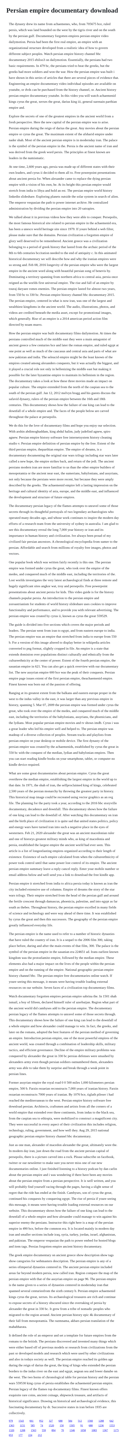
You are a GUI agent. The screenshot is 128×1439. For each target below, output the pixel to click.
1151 (22, 1425)
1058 (83, 1430)
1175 (116, 1430)
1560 (90, 1420)
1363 (11, 1425)
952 (41, 1420)
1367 (105, 1430)
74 (41, 1425)
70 (62, 1430)
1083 (94, 1430)
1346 (72, 1430)
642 (112, 1420)
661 (32, 1420)
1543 (21, 1420)
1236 (101, 1425)
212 (40, 1435)
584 (70, 1420)
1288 (101, 1420)
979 (11, 1420)
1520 (51, 1425)
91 (81, 1425)
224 (30, 1435)
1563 (33, 1430)
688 (60, 1420)
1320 (11, 1430)
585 (33, 1425)
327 (51, 1420)
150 (62, 1425)
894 (54, 1430)
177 (20, 1435)
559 (44, 1430)
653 (11, 1435)
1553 (112, 1425)
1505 (72, 1425)
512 (80, 1420)
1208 (22, 1430)
